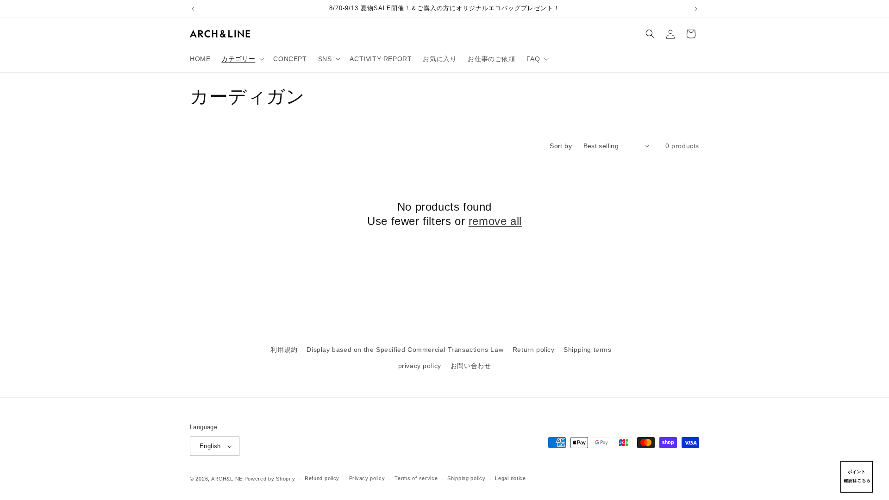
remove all (495, 221)
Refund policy (322, 478)
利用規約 (283, 349)
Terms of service (416, 478)
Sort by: (562, 146)
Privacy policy (367, 478)
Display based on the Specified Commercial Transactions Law (405, 349)
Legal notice (510, 478)
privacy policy (419, 365)
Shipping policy (466, 478)
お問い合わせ (471, 365)
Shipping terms (587, 349)
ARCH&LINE (227, 478)
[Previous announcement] (193, 9)
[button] (242, 59)
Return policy (534, 349)
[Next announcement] (696, 9)
